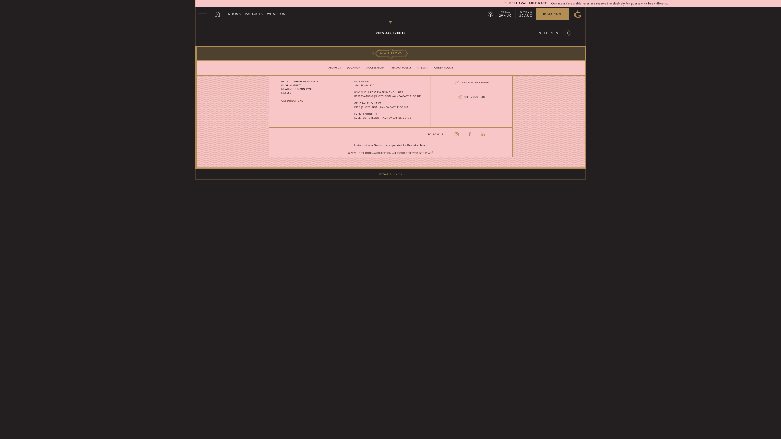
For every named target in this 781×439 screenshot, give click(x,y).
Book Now (552, 14)
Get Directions (292, 101)
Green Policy (443, 68)
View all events (391, 32)
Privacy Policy (400, 68)
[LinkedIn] (482, 134)
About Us (334, 68)
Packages (254, 14)
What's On (276, 14)
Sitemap (422, 68)
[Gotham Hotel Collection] (391, 53)
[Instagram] (456, 134)
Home (384, 174)
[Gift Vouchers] (490, 14)
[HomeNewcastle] (217, 14)
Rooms (234, 14)
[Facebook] (469, 134)
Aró (430, 153)
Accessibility (375, 68)
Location (353, 68)
